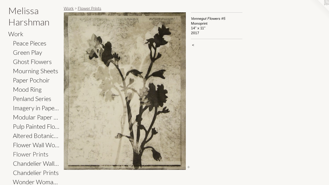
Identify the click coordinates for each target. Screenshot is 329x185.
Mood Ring (27, 89)
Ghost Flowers (32, 61)
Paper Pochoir (31, 80)
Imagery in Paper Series (36, 108)
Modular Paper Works (36, 117)
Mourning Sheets (35, 71)
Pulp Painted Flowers (36, 126)
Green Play (27, 52)
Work (15, 34)
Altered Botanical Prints (36, 135)
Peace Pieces (29, 43)
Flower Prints (30, 154)
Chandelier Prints (36, 172)
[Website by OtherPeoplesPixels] (318, 10)
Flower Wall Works (36, 145)
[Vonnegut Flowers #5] (125, 91)
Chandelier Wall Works (36, 163)
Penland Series (32, 98)
